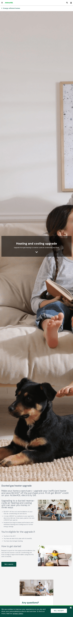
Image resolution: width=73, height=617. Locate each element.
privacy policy (18, 613)
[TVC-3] (55, 566)
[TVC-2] (55, 520)
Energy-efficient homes (11, 8)
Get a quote (8, 564)
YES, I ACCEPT (59, 611)
